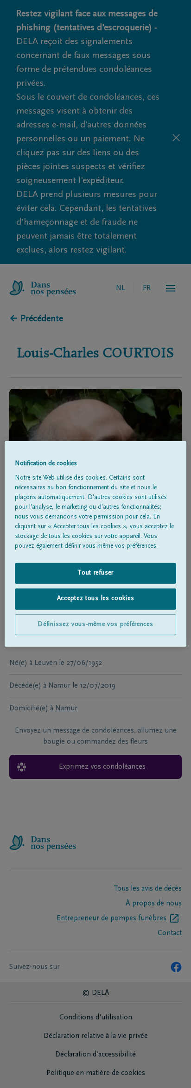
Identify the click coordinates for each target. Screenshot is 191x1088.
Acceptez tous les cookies (95, 598)
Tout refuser (95, 572)
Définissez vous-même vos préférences (95, 624)
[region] (95, 544)
